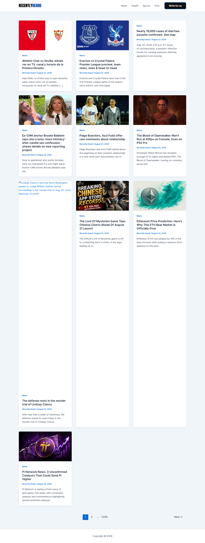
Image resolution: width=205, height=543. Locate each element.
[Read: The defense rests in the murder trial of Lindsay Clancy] (45, 285)
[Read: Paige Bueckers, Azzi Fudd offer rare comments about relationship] (102, 110)
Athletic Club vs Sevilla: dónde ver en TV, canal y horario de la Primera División (42, 64)
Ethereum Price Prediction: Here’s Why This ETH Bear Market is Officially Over (159, 225)
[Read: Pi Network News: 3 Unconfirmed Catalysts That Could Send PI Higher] (45, 446)
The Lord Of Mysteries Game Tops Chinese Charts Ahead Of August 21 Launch (102, 225)
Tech (156, 5)
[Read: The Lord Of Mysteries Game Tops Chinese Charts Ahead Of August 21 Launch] (102, 195)
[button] (175, 5)
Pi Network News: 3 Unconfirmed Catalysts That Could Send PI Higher (44, 475)
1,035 (104, 516)
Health (135, 5)
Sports (146, 5)
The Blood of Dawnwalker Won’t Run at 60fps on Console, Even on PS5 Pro (159, 139)
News (124, 5)
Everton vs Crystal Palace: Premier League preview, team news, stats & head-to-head (100, 64)
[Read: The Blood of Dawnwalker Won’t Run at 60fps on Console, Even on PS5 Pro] (159, 110)
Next (178, 516)
